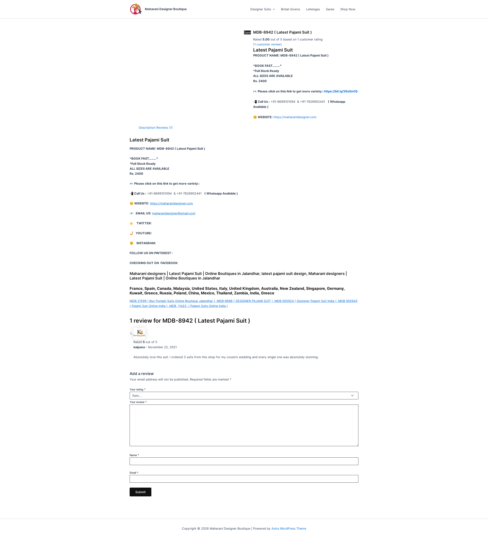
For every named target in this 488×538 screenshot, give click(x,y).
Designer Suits (260, 9)
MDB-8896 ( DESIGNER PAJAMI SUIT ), (245, 301)
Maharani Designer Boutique (166, 9)
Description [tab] (147, 127)
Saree (330, 9)
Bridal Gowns (290, 9)
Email (134, 472)
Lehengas (313, 9)
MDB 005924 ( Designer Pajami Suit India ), (306, 301)
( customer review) (267, 44)
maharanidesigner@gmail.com (173, 213)
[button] (273, 9)
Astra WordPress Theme (288, 528)
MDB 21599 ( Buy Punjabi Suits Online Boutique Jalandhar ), (173, 301)
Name (134, 455)
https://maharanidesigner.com (295, 117)
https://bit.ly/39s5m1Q (341, 91)
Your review (138, 402)
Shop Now (347, 9)
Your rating (137, 389)
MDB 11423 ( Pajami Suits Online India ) (198, 306)
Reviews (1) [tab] (164, 127)
